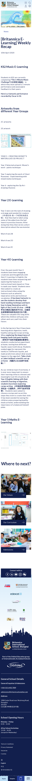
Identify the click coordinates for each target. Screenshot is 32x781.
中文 (2, 766)
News (6, 31)
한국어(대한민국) (6, 770)
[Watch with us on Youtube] (16, 574)
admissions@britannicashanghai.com (14, 692)
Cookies (3, 754)
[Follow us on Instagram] (20, 574)
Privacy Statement (7, 747)
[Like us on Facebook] (7, 574)
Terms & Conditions (7, 744)
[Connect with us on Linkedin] (12, 574)
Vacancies (4, 750)
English (3, 763)
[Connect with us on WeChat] (24, 574)
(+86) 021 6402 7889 (8, 688)
